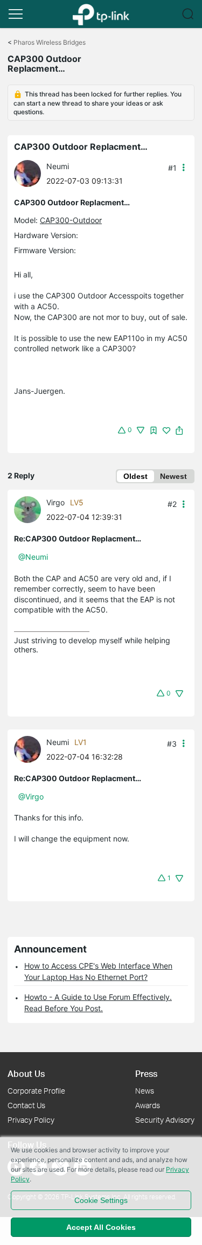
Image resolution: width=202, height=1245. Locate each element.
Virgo (55, 502)
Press (146, 1073)
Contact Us (26, 1105)
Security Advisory (164, 1119)
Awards (147, 1105)
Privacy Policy (31, 1119)
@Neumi (33, 556)
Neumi (57, 166)
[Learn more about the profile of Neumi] (30, 172)
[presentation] (27, 173)
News (144, 1090)
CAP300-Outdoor (71, 220)
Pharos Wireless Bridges (49, 42)
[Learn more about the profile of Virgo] (30, 508)
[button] (16, 14)
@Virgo (31, 796)
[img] (153, 430)
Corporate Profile (36, 1090)
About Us (26, 1073)
